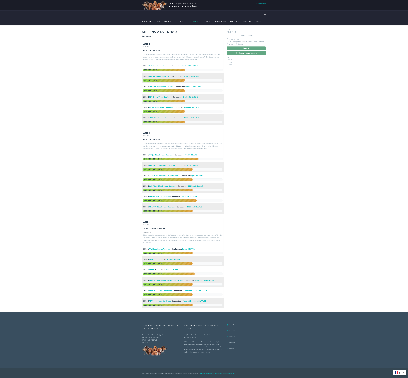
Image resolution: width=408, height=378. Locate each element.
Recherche (179, 21)
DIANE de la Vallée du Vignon (160, 97)
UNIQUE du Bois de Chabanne (161, 118)
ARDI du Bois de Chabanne (159, 196)
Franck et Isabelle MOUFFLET (207, 280)
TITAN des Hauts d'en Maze (160, 301)
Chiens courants (162, 21)
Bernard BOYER (188, 249)
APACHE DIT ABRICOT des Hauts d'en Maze (166, 280)
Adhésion (232, 337)
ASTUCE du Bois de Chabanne (161, 107)
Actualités (146, 21)
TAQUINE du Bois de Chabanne (161, 155)
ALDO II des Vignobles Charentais (162, 165)
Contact (259, 21)
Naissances (234, 21)
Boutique (247, 21)
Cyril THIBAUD (191, 155)
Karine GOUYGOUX (190, 66)
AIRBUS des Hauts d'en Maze (160, 290)
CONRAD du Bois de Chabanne (161, 87)
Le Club (205, 21)
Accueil (231, 325)
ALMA (151, 270)
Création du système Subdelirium (224, 373)
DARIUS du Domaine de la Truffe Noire (164, 176)
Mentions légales (206, 373)
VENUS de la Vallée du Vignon (160, 76)
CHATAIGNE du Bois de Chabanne (162, 207)
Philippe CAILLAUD (191, 107)
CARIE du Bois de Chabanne (160, 66)
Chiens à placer (220, 21)
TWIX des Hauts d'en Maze (159, 249)
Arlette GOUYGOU (191, 76)
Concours (192, 21)
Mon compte (261, 3)
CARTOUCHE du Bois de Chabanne (162, 186)
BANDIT (152, 259)
